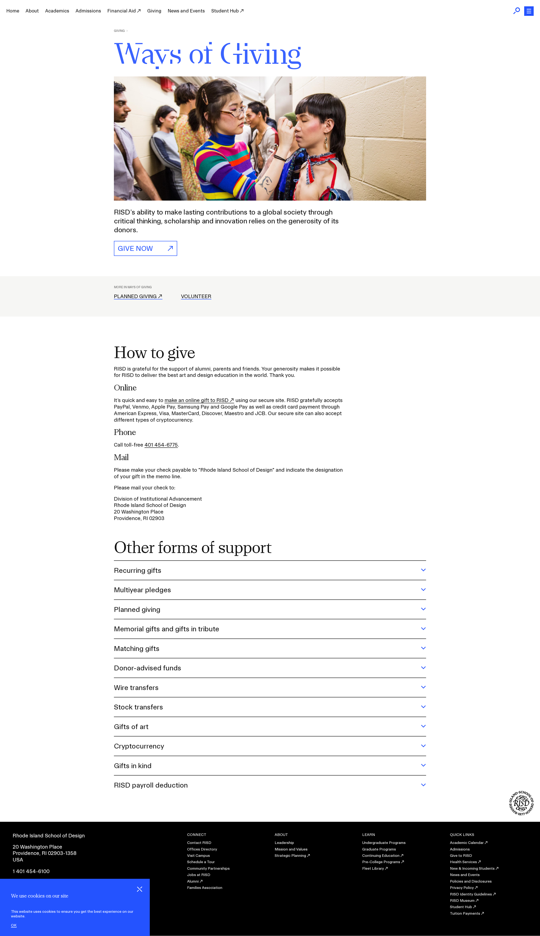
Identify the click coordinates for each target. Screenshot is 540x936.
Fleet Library (373, 868)
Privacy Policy (462, 888)
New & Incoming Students (472, 868)
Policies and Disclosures (471, 881)
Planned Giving (135, 296)
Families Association (204, 888)
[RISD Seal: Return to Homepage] (521, 814)
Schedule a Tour (201, 862)
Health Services (463, 862)
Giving (154, 10)
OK (14, 925)
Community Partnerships (208, 868)
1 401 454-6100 (31, 871)
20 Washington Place (37, 846)
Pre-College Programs (381, 862)
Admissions (88, 10)
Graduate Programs (379, 849)
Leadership (284, 843)
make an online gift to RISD (196, 400)
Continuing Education (381, 855)
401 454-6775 (161, 444)
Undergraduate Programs (384, 843)
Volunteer (196, 296)
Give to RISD (461, 855)
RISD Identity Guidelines (471, 894)
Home (12, 10)
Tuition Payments (465, 913)
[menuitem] (12, 11)
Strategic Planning (290, 855)
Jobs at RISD (198, 875)
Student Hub (225, 10)
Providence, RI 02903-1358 (45, 853)
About (32, 10)
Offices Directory (202, 849)
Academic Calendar (467, 843)
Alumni (193, 881)
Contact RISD (199, 843)
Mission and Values (291, 849)
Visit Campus (198, 855)
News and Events (186, 10)
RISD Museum (462, 900)
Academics (57, 10)
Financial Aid (122, 10)
